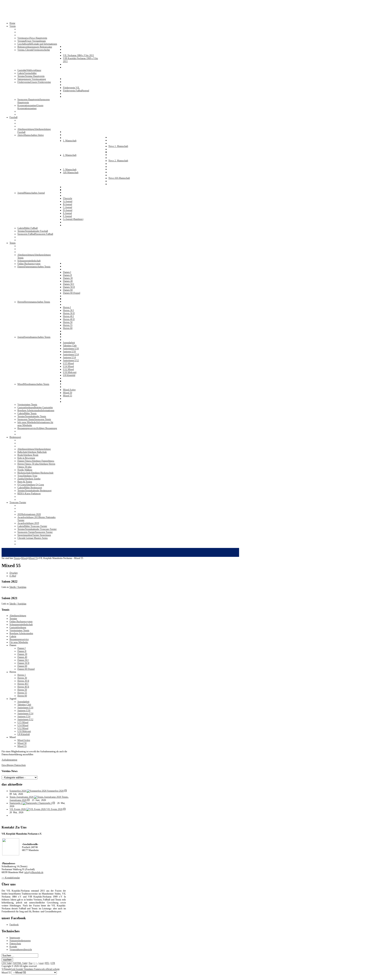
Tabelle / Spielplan (17, 587)
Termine (13, 618)
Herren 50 (22, 689)
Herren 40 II (23, 686)
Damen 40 (22, 657)
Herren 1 (21, 675)
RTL (47, 963)
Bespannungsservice (19, 639)
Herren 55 (22, 692)
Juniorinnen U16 (25, 707)
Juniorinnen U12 (25, 719)
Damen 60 (22, 666)
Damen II (21, 651)
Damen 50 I (22, 660)
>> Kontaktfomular (11, 877)
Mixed (24, 558)
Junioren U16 (23, 710)
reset (41, 963)
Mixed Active (23, 740)
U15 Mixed (22, 722)
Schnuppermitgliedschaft (21, 624)
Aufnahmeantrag (9, 759)
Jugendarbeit (23, 701)
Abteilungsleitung (18, 615)
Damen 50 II (23, 663)
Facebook (14, 924)
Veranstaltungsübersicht (21, 949)
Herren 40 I (22, 683)
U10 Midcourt (24, 731)
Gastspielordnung (18, 627)
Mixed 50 (22, 743)
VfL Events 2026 (54, 809)
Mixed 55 (33, 558)
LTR (53, 963)
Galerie (13, 636)
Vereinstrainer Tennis (19, 630)
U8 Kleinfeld (23, 734)
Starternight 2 (45, 803)
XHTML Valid (20, 963)
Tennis (17, 558)
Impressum (15, 937)
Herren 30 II (23, 680)
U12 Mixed (22, 728)
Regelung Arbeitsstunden (21, 633)
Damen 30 (22, 654)
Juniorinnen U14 (25, 713)
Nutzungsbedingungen (20, 940)
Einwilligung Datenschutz (14, 765)
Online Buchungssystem (21, 621)
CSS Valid (6, 963)
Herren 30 (22, 678)
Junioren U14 (23, 716)
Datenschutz (15, 943)
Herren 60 (22, 695)
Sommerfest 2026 (55, 790)
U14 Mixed (22, 725)
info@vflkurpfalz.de (33, 872)
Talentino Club (24, 704)
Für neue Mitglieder (19, 642)
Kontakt (13, 946)
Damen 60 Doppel (26, 669)
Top (30, 963)
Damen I (21, 648)
